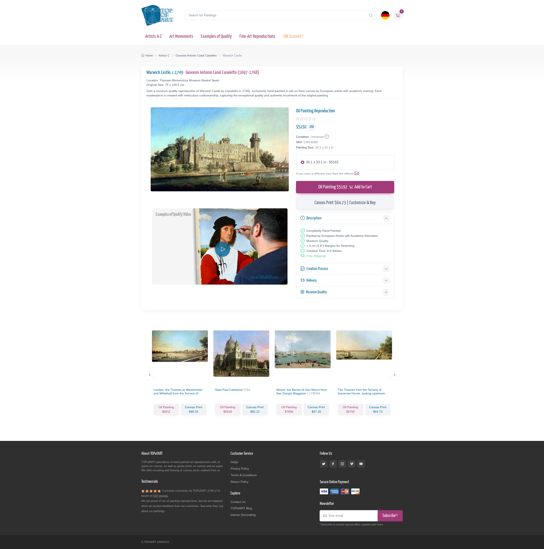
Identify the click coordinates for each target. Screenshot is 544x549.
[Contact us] (357, 173)
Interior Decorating (243, 515)
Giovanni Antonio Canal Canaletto (196, 55)
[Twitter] (323, 464)
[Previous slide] (149, 375)
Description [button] (314, 218)
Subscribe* (390, 516)
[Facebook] (333, 464)
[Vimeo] (352, 464)
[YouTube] (361, 464)
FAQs (234, 462)
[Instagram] (342, 464)
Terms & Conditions (244, 475)
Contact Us (238, 502)
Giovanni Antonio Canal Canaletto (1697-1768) (222, 72)
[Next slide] (394, 375)
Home (149, 55)
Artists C (164, 55)
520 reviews (160, 495)
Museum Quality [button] (316, 292)
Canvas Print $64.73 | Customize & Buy (345, 202)
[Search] (371, 15)
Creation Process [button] (317, 269)
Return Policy (239, 481)
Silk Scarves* (293, 36)
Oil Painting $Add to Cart (345, 187)
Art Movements (181, 36)
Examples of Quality (216, 36)
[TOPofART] (157, 15)
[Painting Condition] (326, 136)
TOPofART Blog (241, 508)
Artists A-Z (153, 36)
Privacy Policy (240, 468)
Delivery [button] (311, 280)
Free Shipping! (316, 256)
